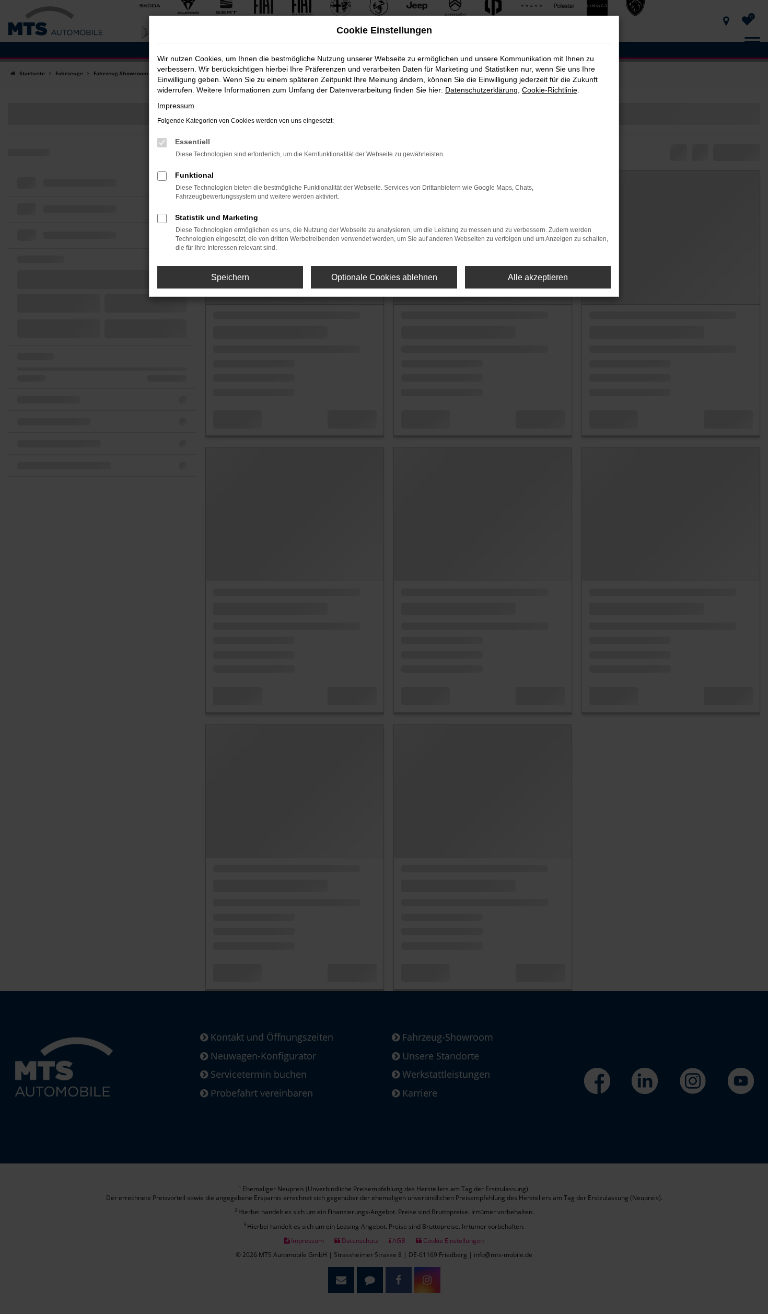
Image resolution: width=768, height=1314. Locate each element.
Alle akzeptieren (538, 277)
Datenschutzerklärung (481, 90)
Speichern (230, 277)
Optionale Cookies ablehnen (384, 277)
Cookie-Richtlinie (549, 90)
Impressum (175, 105)
